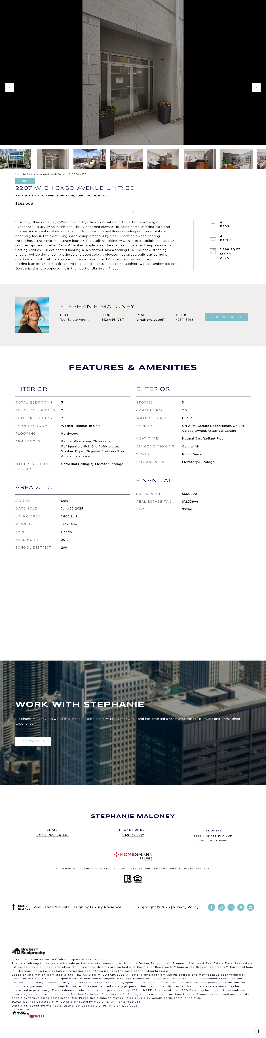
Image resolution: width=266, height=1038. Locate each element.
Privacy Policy (186, 907)
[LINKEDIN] (231, 907)
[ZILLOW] (250, 907)
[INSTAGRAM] (221, 907)
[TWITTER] (240, 907)
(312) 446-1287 (112, 319)
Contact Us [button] (33, 741)
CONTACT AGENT (227, 317)
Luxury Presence (106, 907)
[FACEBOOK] (211, 907)
